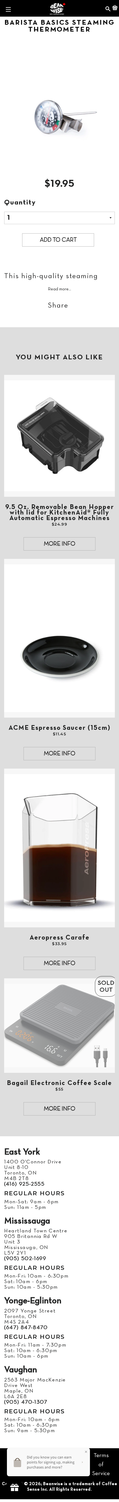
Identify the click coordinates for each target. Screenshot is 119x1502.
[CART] (115, 8)
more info (59, 544)
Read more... (59, 289)
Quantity (20, 202)
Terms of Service (101, 1464)
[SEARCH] (108, 8)
